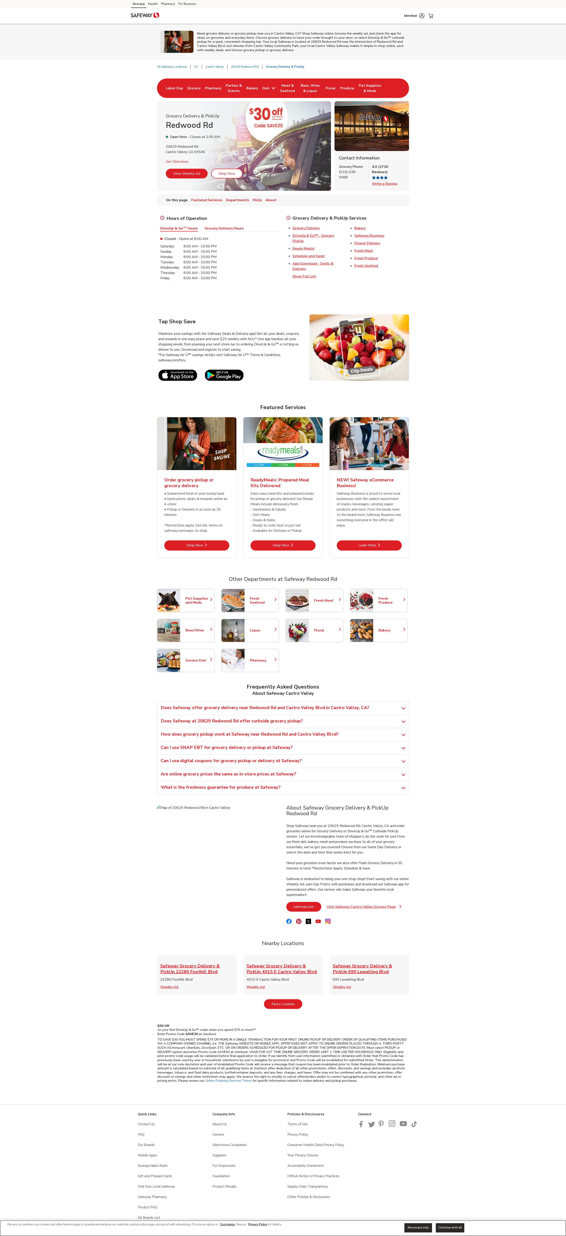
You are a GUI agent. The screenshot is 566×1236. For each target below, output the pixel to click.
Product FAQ (147, 1207)
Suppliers (219, 1155)
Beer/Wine (197, 630)
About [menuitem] (271, 200)
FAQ (141, 1134)
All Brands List (149, 1217)
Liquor (262, 630)
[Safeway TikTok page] (414, 1126)
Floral (326, 630)
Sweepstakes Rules (153, 1165)
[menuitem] (174, 88)
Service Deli (197, 660)
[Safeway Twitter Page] (371, 1126)
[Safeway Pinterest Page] (381, 1126)
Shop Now (227, 173)
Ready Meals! (303, 248)
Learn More (380, 545)
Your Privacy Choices (302, 1155)
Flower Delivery (367, 243)
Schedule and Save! (309, 256)
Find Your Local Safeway (156, 1186)
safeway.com (307, 906)
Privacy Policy (297, 1134)
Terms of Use (297, 1124)
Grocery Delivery (306, 228)
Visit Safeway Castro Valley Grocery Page (364, 908)
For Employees (223, 1165)
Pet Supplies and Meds (197, 600)
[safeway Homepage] (145, 16)
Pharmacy (168, 4)
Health (153, 4)
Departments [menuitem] (237, 200)
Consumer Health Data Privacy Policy (315, 1145)
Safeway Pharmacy (152, 1197)
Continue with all (450, 1228)
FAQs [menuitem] (257, 200)
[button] (414, 15)
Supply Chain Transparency (307, 1186)
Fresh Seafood (366, 265)
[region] (283, 1228)
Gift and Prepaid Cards (155, 1176)
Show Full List (304, 276)
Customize (227, 1224)
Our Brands (146, 1145)
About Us (219, 1124)
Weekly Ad (169, 987)
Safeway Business (369, 235)
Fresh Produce (366, 258)
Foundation (221, 1176)
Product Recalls (224, 1186)
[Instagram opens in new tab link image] (392, 1126)
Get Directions (177, 161)
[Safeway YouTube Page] (403, 1126)
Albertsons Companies (229, 1145)
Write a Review (385, 183)
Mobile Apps (147, 1155)
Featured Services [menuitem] (206, 200)
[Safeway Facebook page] (362, 1126)
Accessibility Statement (305, 1165)
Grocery (139, 4)
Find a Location (287, 1003)
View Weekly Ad (186, 173)
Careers (218, 1134)
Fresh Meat (363, 250)
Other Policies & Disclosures (308, 1197)
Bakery (360, 228)
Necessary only (418, 1228)
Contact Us (146, 1124)
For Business (187, 4)
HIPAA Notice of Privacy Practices (313, 1176)
